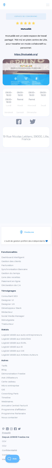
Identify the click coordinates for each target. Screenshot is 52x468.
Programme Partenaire (13, 413)
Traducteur (7, 324)
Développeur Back (11, 308)
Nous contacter (9, 417)
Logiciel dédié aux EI (12, 347)
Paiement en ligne (10, 281)
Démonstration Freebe (13, 373)
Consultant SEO (9, 296)
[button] (47, 5)
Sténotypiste (7, 320)
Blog (4, 369)
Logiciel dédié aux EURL (13, 343)
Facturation (7, 265)
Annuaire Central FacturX (14, 405)
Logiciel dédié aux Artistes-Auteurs (19, 355)
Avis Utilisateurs (9, 377)
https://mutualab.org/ (26, 54)
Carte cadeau (8, 381)
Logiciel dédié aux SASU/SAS (16, 339)
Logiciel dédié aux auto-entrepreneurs (21, 335)
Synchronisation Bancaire (14, 269)
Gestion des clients (11, 261)
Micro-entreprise (10, 385)
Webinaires (7, 401)
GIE (3, 389)
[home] (4, 5)
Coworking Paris (9, 393)
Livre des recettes (10, 277)
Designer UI (7, 300)
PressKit (6, 432)
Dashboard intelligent (12, 257)
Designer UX (8, 304)
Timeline (6, 397)
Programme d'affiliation (13, 409)
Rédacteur (7, 312)
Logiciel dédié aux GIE (12, 351)
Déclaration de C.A (11, 285)
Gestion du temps (10, 273)
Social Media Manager (12, 316)
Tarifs (4, 365)
